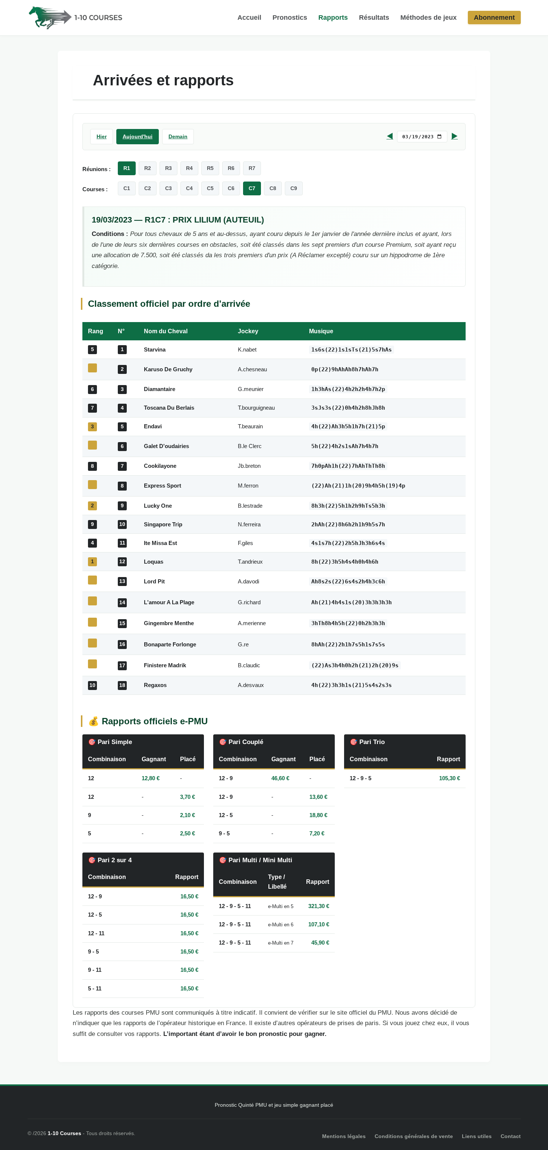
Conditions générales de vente (414, 1136)
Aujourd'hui (137, 136)
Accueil (249, 17)
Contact (511, 1136)
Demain (178, 136)
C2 (147, 188)
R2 (147, 168)
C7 (252, 188)
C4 (189, 188)
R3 (168, 168)
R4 (189, 168)
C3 (168, 188)
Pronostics (290, 17)
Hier (102, 136)
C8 (273, 188)
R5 (210, 168)
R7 (252, 168)
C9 (293, 188)
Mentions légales (344, 1136)
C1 (126, 188)
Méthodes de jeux (428, 17)
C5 (210, 188)
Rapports (333, 17)
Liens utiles (477, 1136)
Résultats (374, 17)
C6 (231, 188)
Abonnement (494, 17)
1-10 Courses (64, 1133)
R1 (126, 168)
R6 (231, 168)
